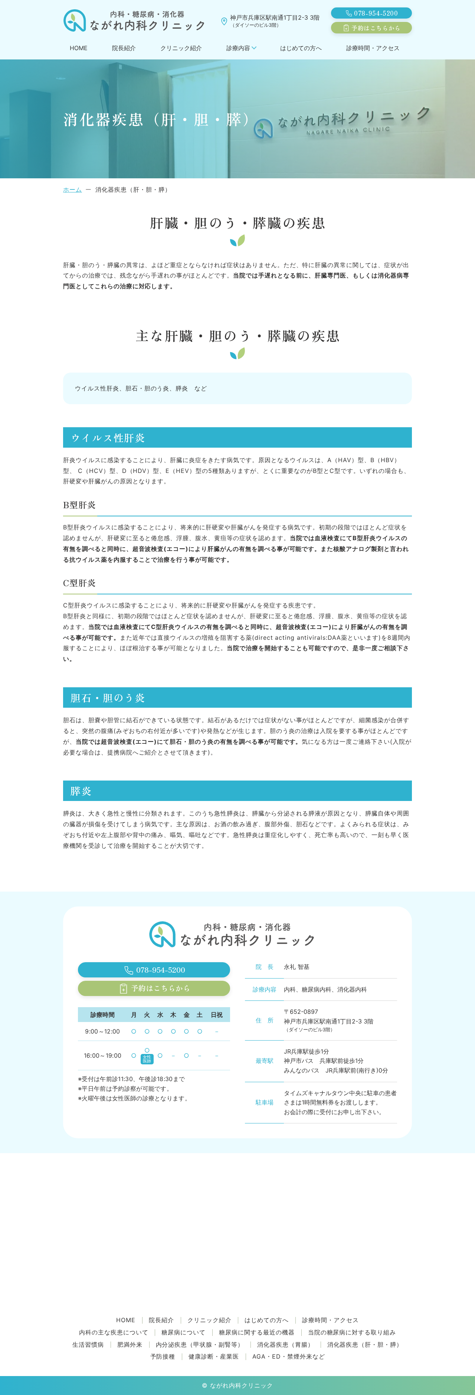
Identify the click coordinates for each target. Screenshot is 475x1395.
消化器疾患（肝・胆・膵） (365, 1344)
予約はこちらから (376, 27)
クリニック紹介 (181, 48)
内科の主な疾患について (113, 1332)
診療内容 (238, 48)
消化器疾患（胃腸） (285, 1344)
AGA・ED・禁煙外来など (288, 1356)
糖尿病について (183, 1332)
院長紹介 (124, 48)
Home (79, 48)
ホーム (72, 189)
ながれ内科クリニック (241, 1385)
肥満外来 (129, 1344)
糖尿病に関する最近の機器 (257, 1332)
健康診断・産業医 (214, 1356)
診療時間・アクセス (373, 48)
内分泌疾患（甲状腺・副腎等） (200, 1344)
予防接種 (163, 1356)
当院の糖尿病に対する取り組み (352, 1332)
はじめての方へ (301, 48)
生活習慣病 (88, 1344)
